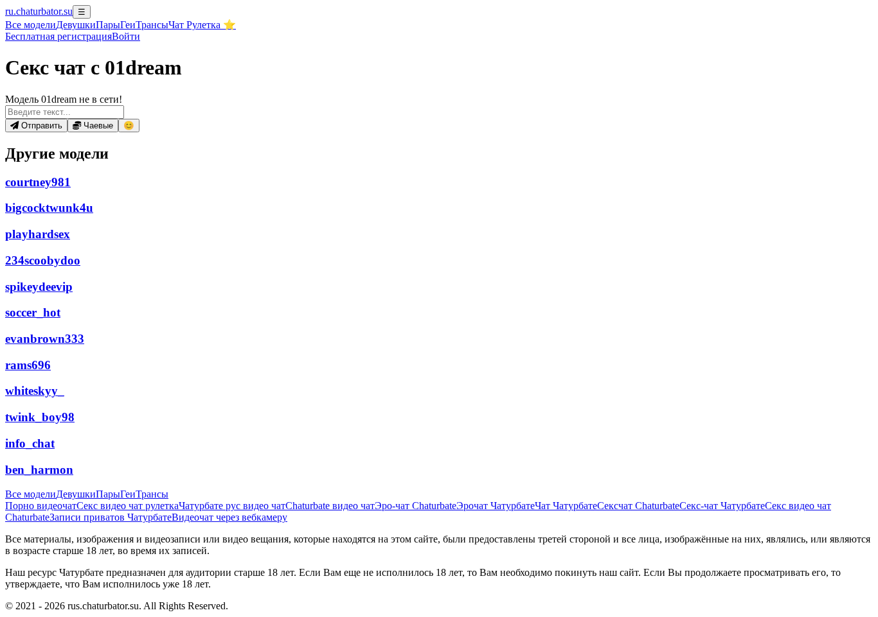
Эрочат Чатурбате (495, 505)
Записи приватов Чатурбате (110, 517)
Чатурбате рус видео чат (232, 505)
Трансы (152, 24)
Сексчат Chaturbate (638, 505)
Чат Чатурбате (566, 505)
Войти (126, 36)
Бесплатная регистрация (58, 36)
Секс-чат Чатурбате (722, 505)
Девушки (76, 24)
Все (30, 24)
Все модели (30, 494)
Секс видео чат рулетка (127, 505)
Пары (108, 24)
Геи (128, 24)
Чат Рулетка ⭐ (202, 24)
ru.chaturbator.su (39, 11)
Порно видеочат (40, 505)
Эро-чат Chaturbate (415, 505)
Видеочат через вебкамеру (229, 517)
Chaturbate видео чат (330, 505)
